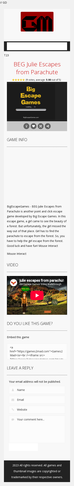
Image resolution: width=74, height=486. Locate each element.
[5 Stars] (23, 80)
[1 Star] (13, 80)
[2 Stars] (16, 80)
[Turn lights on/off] (26, 126)
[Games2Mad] (37, 21)
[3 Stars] (18, 80)
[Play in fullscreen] (41, 126)
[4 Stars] (21, 80)
